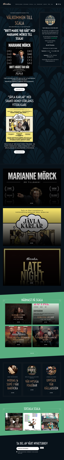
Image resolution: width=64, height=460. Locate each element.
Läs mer (31, 203)
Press (49, 4)
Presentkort (39, 4)
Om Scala (31, 4)
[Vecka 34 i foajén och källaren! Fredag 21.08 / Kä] (50, 422)
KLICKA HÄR (54, 38)
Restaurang (25, 4)
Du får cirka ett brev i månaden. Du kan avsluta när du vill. (28, 452)
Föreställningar (18, 4)
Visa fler (32, 353)
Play (35, 4)
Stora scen (21, 341)
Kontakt (45, 4)
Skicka (41, 448)
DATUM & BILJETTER (19, 89)
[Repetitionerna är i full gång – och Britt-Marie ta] (14, 422)
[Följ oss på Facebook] (56, 4)
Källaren (21, 319)
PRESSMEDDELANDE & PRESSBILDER (19, 85)
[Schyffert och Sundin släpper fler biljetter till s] (32, 422)
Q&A (52, 4)
